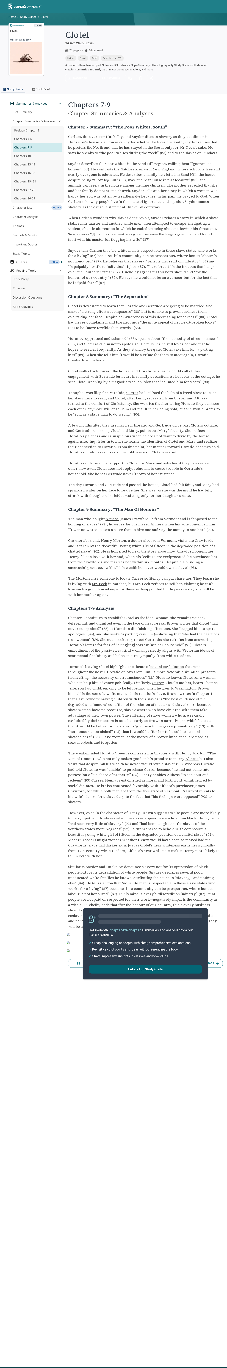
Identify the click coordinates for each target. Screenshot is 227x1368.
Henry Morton (113, 540)
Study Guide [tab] (15, 89)
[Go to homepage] (25, 6)
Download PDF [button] (83, 78)
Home (12, 17)
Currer (132, 392)
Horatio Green (112, 753)
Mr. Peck (99, 583)
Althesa (200, 398)
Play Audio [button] (113, 78)
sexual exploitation (167, 666)
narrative (172, 720)
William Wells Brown (79, 43)
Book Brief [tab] (43, 89)
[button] (129, 78)
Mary (133, 430)
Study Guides (28, 17)
